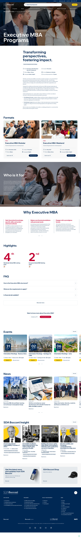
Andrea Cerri (25, 452)
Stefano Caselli (15, 448)
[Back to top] (75, 492)
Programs (15, 8)
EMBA (6, 140)
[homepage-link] (9, 5)
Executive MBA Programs (19, 533)
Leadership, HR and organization (29, 456)
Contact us (75, 4)
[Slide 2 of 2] (42, 236)
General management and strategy (11, 450)
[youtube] (46, 528)
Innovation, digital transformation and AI (12, 452)
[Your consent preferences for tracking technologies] (79, 536)
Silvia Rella (33, 451)
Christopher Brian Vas (71, 451)
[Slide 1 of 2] (39, 236)
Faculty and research (48, 8)
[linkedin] (40, 528)
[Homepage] (11, 492)
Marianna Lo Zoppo (45, 452)
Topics (22, 8)
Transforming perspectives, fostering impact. (14, 145)
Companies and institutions (34, 8)
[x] (35, 528)
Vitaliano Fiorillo (46, 451)
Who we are (6, 8)
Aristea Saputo (52, 451)
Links (62, 497)
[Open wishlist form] (68, 534)
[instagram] (51, 528)
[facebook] (30, 528)
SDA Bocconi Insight (61, 8)
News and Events (73, 8)
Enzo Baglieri (64, 451)
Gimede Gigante (27, 451)
